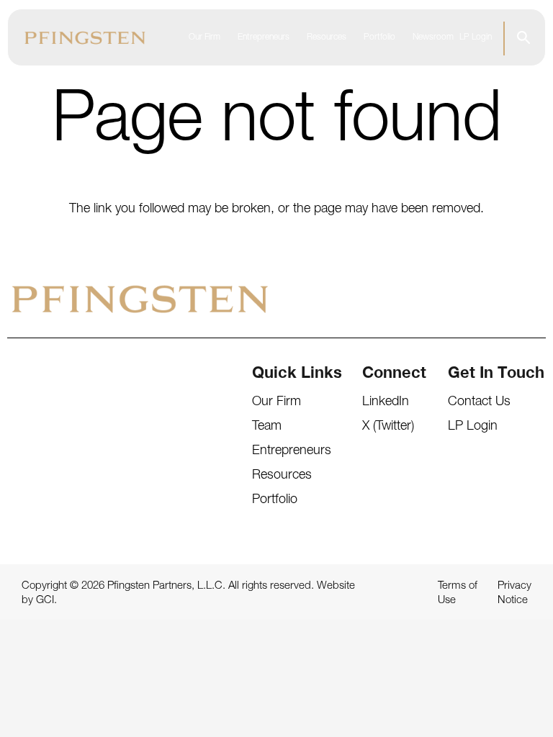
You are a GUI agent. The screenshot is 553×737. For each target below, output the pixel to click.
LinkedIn (385, 402)
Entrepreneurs (263, 37)
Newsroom (433, 37)
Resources (326, 37)
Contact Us (479, 402)
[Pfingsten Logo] (85, 38)
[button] (523, 37)
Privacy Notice (514, 593)
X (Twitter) (388, 426)
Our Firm (204, 37)
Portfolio (379, 37)
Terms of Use (457, 593)
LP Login (475, 37)
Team (267, 426)
